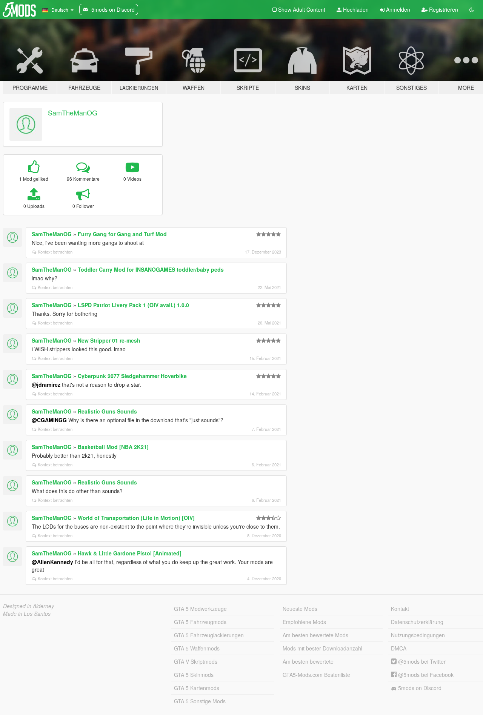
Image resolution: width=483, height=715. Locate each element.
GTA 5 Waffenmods (197, 648)
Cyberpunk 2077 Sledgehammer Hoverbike (132, 376)
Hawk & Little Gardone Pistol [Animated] (130, 553)
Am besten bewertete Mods (315, 635)
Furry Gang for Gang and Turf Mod (122, 234)
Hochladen (355, 9)
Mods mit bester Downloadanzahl (322, 648)
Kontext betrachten (55, 252)
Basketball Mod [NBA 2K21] (113, 447)
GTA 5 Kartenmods (196, 688)
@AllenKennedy (52, 562)
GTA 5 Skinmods (194, 674)
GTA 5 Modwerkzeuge (200, 608)
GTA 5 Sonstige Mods (200, 701)
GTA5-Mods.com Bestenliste (316, 674)
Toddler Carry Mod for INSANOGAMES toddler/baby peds (151, 269)
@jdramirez (46, 384)
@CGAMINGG (49, 420)
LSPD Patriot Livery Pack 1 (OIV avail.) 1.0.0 (133, 305)
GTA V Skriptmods (195, 661)
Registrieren (443, 9)
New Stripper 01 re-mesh (109, 340)
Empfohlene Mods (304, 622)
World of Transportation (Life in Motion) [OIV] (136, 517)
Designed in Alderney (28, 606)
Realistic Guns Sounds (107, 411)
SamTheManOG (72, 112)
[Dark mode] (472, 9)
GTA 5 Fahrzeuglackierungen (209, 635)
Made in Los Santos (27, 613)
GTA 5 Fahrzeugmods (200, 622)
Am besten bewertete (308, 661)
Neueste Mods (300, 608)
